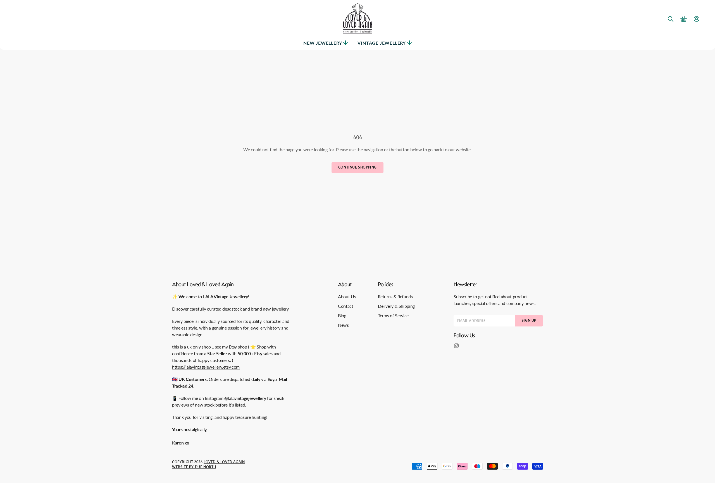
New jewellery (322, 42)
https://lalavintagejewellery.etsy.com (206, 366)
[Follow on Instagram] (456, 346)
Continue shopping (357, 167)
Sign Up (529, 320)
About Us (347, 296)
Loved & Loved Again (224, 462)
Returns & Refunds (395, 296)
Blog (342, 315)
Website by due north (194, 467)
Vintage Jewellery (382, 42)
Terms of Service (393, 315)
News (343, 325)
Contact (345, 306)
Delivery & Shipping (396, 306)
